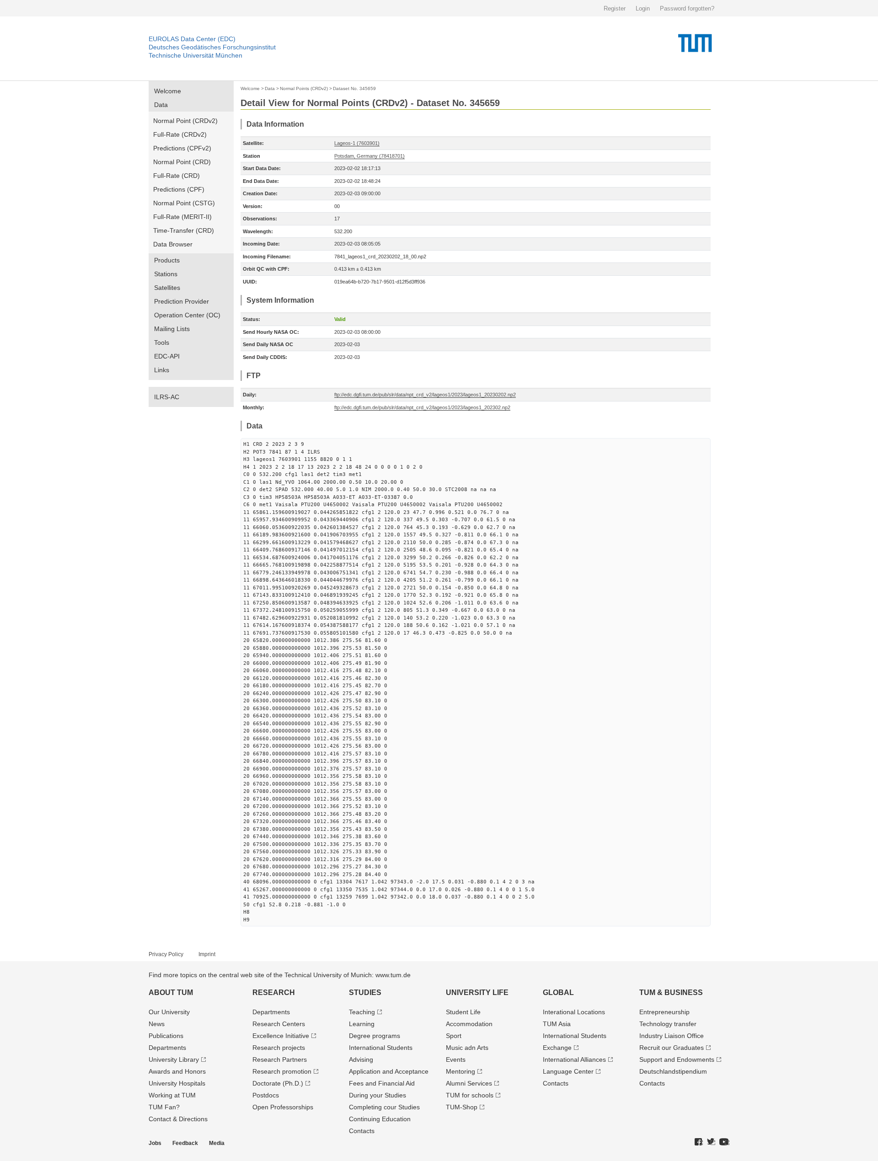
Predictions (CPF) (178, 189)
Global (558, 992)
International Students (380, 1047)
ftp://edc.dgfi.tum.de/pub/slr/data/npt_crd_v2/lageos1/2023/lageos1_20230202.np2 (425, 394)
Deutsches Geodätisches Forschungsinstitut (212, 47)
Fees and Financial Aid (382, 1083)
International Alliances (574, 1059)
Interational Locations (574, 1012)
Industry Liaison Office (671, 1035)
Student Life (463, 1012)
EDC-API (167, 356)
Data (161, 104)
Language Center (568, 1071)
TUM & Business (671, 992)
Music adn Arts (467, 1047)
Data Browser (173, 244)
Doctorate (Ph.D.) (277, 1083)
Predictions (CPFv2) (182, 148)
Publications (166, 1035)
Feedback (185, 1143)
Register (615, 8)
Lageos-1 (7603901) (357, 143)
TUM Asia (557, 1023)
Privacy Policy (166, 954)
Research (273, 992)
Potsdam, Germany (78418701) (369, 156)
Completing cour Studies (384, 1107)
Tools (161, 342)
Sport (453, 1035)
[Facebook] (699, 1142)
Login (643, 8)
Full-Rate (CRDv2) (180, 134)
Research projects (278, 1047)
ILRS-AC (166, 397)
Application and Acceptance (388, 1071)
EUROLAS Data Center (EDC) (192, 39)
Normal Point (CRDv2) (185, 120)
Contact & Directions (178, 1119)
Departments (167, 1047)
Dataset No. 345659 (354, 88)
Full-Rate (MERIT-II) (182, 216)
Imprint (206, 954)
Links (161, 370)
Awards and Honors (177, 1071)
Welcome (167, 91)
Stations (165, 274)
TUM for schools (469, 1095)
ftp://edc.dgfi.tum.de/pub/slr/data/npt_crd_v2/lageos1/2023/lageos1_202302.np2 (422, 407)
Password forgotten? (687, 8)
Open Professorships (282, 1107)
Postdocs (265, 1095)
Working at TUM (172, 1095)
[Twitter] (711, 1142)
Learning (362, 1023)
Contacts (362, 1130)
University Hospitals (177, 1083)
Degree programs (374, 1035)
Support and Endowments (676, 1059)
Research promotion (281, 1071)
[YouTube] (724, 1142)
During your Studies (377, 1095)
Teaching (362, 1012)
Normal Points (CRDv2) (304, 88)
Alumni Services (469, 1083)
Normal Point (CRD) (182, 162)
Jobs (155, 1143)
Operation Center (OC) (187, 315)
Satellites (167, 287)
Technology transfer (667, 1023)
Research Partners (279, 1059)
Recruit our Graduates (671, 1047)
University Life (477, 992)
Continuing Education (380, 1119)
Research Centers (278, 1023)
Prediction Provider (181, 301)
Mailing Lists (172, 328)
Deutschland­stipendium (673, 1071)
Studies (365, 992)
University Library (174, 1059)
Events (456, 1059)
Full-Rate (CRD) (176, 175)
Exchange (557, 1047)
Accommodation (469, 1023)
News (157, 1023)
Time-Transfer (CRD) (183, 230)
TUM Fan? (164, 1107)
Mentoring (460, 1071)
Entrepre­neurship (664, 1012)
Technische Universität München (195, 55)
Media (217, 1143)
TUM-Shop (461, 1107)
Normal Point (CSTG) (184, 203)
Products (167, 260)
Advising (361, 1059)
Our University (169, 1012)
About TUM (171, 992)
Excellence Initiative (280, 1035)
